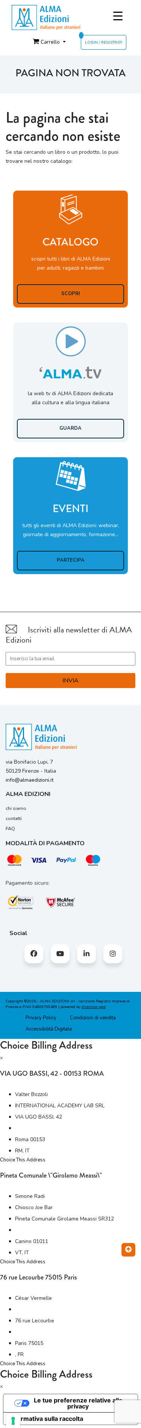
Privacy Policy (41, 1017)
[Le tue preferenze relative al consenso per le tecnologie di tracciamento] (13, 1421)
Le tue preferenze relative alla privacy (78, 1403)
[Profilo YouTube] (60, 954)
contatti (14, 818)
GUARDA (70, 428)
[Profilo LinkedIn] (86, 954)
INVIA (70, 680)
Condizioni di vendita (93, 1017)
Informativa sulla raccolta (46, 1418)
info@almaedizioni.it (29, 780)
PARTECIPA (71, 560)
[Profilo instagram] (113, 954)
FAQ (10, 828)
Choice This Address (22, 1160)
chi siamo (16, 808)
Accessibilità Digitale (49, 1029)
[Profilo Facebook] (33, 954)
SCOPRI (70, 293)
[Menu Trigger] (118, 16)
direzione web (94, 1007)
